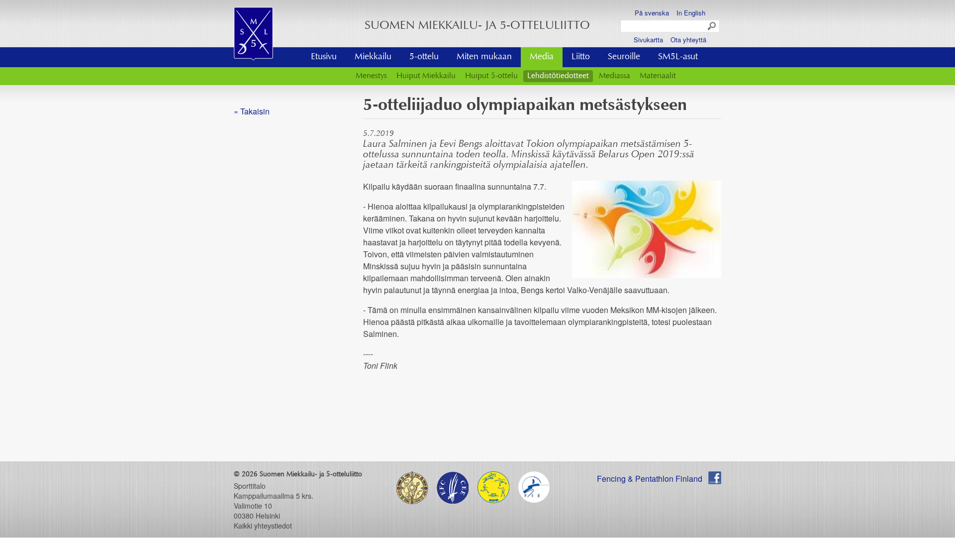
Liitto (581, 57)
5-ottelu (424, 57)
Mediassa (614, 76)
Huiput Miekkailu (426, 76)
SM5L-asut (678, 57)
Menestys (371, 76)
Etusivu (324, 57)
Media (542, 57)
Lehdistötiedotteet (558, 76)
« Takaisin (252, 111)
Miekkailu (373, 57)
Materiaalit (658, 76)
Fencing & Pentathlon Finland (649, 478)
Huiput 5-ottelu (491, 76)
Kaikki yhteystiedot (263, 526)
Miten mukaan (484, 57)
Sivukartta (648, 39)
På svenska (652, 12)
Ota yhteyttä (688, 39)
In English (690, 12)
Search (712, 26)
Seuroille (624, 57)
